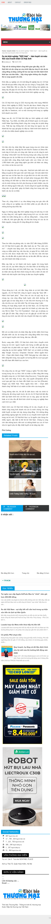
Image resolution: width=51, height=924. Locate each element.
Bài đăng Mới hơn (7, 573)
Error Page (27, 2)
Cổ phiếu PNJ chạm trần (11, 635)
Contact (18, 2)
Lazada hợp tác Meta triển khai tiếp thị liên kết (20, 625)
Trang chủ (25, 573)
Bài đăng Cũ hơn (43, 573)
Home (3, 2)
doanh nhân (17, 62)
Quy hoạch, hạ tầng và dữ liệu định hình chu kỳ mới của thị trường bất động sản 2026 (31, 650)
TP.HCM (7, 581)
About (10, 2)
